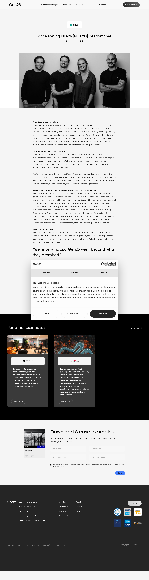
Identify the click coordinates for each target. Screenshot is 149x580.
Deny (46, 313)
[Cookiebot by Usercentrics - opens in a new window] (103, 264)
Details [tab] (74, 272)
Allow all (103, 313)
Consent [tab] (45, 272)
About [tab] (103, 272)
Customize (72, 313)
